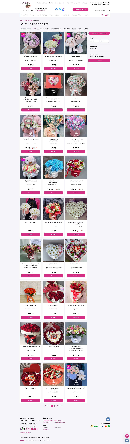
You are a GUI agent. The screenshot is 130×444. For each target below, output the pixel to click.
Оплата (38, 3)
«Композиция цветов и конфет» (53, 99)
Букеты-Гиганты (42, 15)
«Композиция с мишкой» (53, 56)
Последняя (59, 406)
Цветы (57, 15)
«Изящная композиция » (53, 222)
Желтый (96, 56)
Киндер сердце (31, 388)
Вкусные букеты (76, 15)
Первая (46, 406)
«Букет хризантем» (30, 56)
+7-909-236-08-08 (41, 9)
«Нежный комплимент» (30, 139)
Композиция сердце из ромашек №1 (76, 223)
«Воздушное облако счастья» (76, 140)
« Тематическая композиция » (53, 140)
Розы (51, 15)
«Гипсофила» (76, 98)
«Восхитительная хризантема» (53, 182)
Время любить (53, 264)
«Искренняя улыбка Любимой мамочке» (30, 99)
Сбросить (99, 61)
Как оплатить (46, 422)
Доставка (44, 3)
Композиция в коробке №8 (31, 347)
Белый (91, 56)
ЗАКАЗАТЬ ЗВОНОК (81, 9)
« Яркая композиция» (76, 181)
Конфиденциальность (59, 422)
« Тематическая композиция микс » (76, 347)
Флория (22, 440)
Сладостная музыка (30, 305)
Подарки (86, 15)
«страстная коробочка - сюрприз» (53, 389)
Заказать (30, 68)
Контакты (84, 3)
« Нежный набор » (76, 56)
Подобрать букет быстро (99, 33)
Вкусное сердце (53, 347)
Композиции (65, 15)
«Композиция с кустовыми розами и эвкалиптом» (31, 265)
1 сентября (24, 15)
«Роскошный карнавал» (76, 305)
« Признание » (53, 305)
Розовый (101, 56)
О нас (67, 3)
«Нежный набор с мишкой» (76, 388)
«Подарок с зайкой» (30, 181)
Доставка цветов (58, 420)
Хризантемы (93, 48)
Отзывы (51, 3)
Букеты (33, 15)
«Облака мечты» (30, 222)
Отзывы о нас (57, 427)
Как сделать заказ (59, 3)
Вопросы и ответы (75, 3)
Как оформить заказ (48, 420)
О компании (46, 429)
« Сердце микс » (76, 264)
